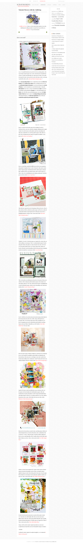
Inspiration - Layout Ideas (58, 16)
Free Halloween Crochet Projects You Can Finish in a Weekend (57, 60)
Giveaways (49, 4)
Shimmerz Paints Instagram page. (26, 398)
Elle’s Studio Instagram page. (38, 476)
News (55, 18)
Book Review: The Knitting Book (58, 52)
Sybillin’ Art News (23, 26)
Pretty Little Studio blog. (34, 522)
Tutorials (56, 25)
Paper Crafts (59, 18)
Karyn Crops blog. (31, 174)
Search (64, 4)
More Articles (56, 33)
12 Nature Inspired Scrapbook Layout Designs (29, 41)
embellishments (59, 13)
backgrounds (54, 11)
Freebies (53, 14)
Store (60, 4)
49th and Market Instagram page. (35, 78)
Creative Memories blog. (29, 287)
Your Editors (47, 541)
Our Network (43, 4)
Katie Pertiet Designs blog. (41, 360)
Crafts (59, 11)
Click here (28, 29)
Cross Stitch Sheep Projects (57, 63)
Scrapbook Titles (53, 23)
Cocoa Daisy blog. (38, 250)
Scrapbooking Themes (57, 21)
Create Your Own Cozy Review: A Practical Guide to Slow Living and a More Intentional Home (58, 67)
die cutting (55, 13)
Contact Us (40, 541)
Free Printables (58, 14)
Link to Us (43, 541)
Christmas (57, 11)
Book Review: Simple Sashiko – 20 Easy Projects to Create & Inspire (58, 41)
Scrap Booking (23, 4)
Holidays (63, 14)
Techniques (58, 23)
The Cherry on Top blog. (27, 136)
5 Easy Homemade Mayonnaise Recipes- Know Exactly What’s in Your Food (58, 73)
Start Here (37, 541)
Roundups (54, 4)
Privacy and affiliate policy (52, 541)
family (62, 13)
